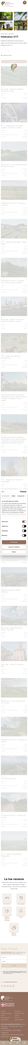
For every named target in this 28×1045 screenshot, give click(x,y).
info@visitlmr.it (4, 1032)
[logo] (7, 4)
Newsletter (18, 1011)
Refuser (14, 552)
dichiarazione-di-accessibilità (5, 1018)
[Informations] (17, 1043)
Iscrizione (14, 965)
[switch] (24, 526)
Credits (17, 1015)
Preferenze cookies (6, 1013)
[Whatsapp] (24, 1043)
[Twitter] (11, 986)
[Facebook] (2, 986)
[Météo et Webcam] (10, 1043)
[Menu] (25, 2)
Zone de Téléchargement (19, 1018)
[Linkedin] (13, 986)
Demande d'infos (19, 1013)
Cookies (3, 1011)
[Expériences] (3, 1043)
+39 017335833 (6, 1030)
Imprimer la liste (7, 55)
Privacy (3, 1015)
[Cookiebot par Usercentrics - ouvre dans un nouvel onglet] (20, 492)
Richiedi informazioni (10, 982)
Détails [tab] (13, 496)
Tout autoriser (14, 542)
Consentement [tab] (5, 496)
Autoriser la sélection (14, 547)
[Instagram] (8, 986)
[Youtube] (5, 986)
